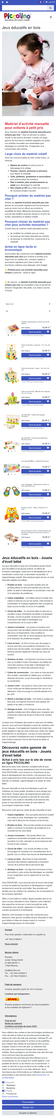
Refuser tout (28, 1107)
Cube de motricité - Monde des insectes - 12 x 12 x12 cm (36, 392)
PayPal (9, 1090)
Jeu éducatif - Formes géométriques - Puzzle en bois (34, 439)
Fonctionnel (11, 1093)
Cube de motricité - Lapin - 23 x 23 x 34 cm (35, 369)
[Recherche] (50, 8)
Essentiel (10, 1082)
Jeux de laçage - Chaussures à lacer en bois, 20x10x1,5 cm (35, 485)
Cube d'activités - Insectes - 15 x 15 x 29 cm (35, 346)
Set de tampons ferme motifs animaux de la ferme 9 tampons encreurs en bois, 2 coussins (36, 532)
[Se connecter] (3, 2)
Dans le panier (35, 331)
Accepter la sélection (28, 1113)
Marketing (10, 1088)
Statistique (10, 1085)
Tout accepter (28, 1102)
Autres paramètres (10, 1096)
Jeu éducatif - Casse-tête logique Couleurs (33, 415)
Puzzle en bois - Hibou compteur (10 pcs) (34, 508)
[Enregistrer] (7, 2)
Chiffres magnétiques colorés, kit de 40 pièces (35, 322)
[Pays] (40, 2)
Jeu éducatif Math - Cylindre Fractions (35, 461)
